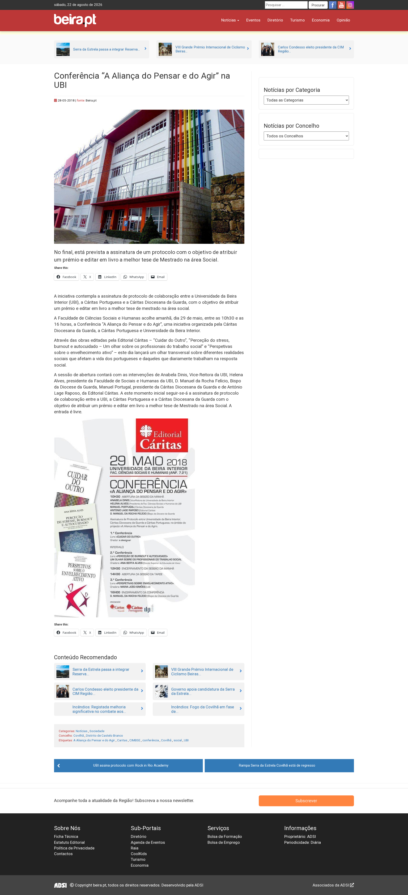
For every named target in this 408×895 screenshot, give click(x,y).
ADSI (199, 885)
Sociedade (96, 731)
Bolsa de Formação (225, 836)
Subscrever (306, 800)
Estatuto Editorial (69, 842)
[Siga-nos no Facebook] (332, 5)
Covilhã (78, 735)
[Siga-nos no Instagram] (350, 5)
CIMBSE (134, 740)
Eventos (253, 20)
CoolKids (139, 853)
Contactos (63, 853)
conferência (150, 740)
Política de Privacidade (74, 848)
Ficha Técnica (66, 836)
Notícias (229, 20)
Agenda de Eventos (148, 842)
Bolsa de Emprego (224, 842)
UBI (186, 740)
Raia (134, 848)
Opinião (343, 20)
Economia (321, 20)
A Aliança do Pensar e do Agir (94, 740)
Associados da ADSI (331, 885)
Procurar (318, 5)
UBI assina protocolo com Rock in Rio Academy (130, 765)
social (178, 740)
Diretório (275, 20)
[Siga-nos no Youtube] (341, 5)
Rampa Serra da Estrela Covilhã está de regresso (277, 765)
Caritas (122, 740)
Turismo (297, 20)
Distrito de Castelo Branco (104, 735)
